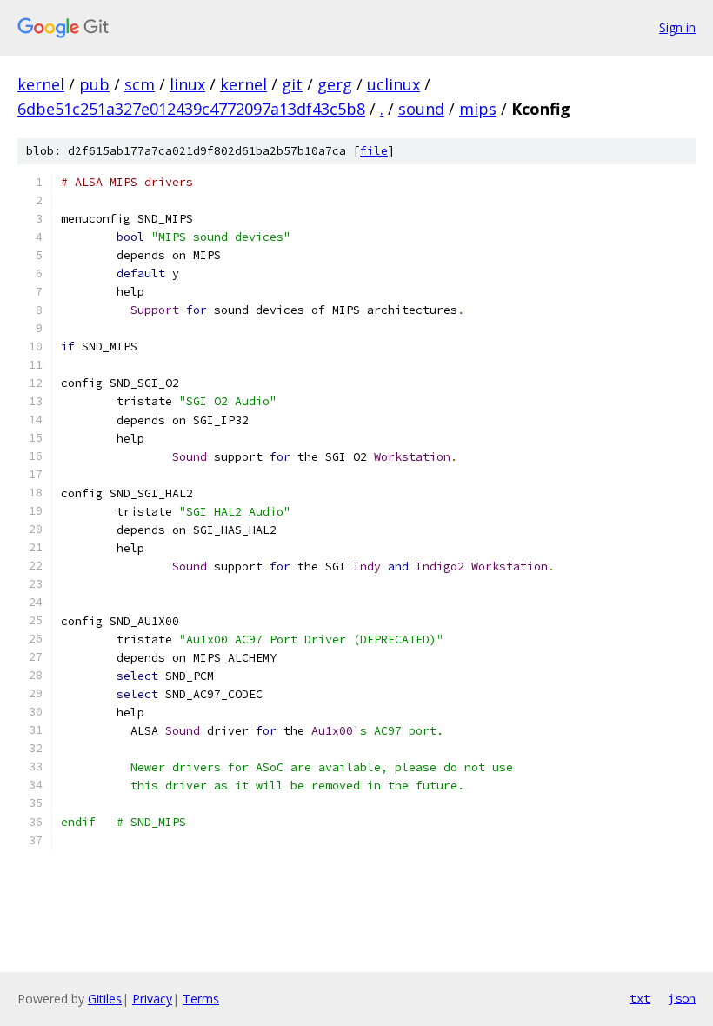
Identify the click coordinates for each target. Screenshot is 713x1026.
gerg (334, 84)
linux (187, 84)
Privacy (152, 998)
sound (421, 108)
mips (477, 108)
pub (94, 84)
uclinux (393, 84)
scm (139, 84)
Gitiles (105, 998)
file (374, 150)
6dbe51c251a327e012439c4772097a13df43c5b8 (191, 108)
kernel (40, 84)
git (292, 84)
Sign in (677, 27)
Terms (201, 998)
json (682, 998)
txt (640, 998)
